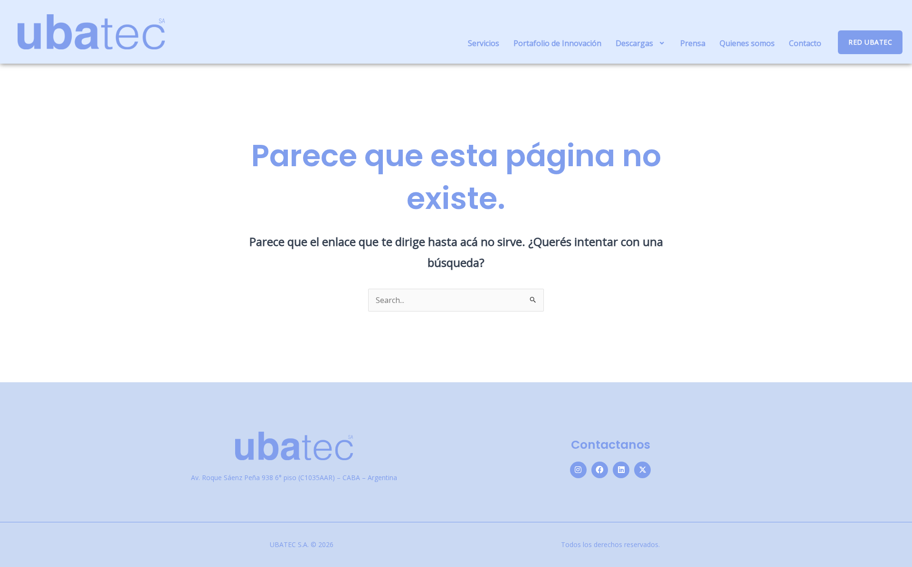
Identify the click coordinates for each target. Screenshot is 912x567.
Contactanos (610, 444)
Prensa (692, 43)
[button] (641, 43)
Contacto (805, 43)
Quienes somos (747, 43)
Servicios (483, 43)
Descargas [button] (634, 43)
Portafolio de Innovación (557, 43)
